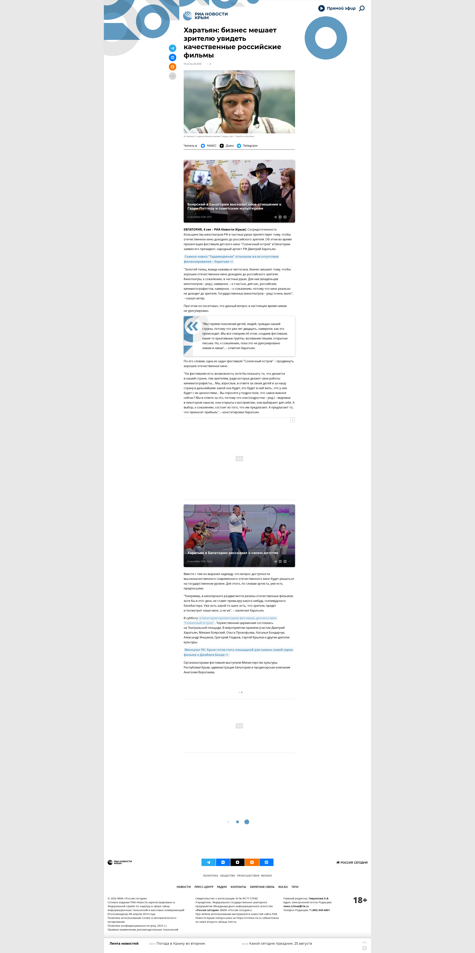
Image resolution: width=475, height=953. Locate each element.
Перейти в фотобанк (244, 136)
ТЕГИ (294, 887)
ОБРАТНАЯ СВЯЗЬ (262, 887)
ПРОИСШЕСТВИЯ (248, 876)
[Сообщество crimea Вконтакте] (223, 862)
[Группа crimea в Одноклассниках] (252, 862)
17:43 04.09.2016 (192, 64)
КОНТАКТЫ (238, 887)
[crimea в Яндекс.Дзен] (237, 862)
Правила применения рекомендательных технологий (143, 930)
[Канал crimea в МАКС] (266, 862)
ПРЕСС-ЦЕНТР (203, 887)
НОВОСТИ (184, 887)
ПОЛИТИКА (210, 876)
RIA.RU (283, 887)
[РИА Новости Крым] (205, 16)
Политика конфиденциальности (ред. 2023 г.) (137, 926)
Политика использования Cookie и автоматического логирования (142, 920)
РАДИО (222, 887)
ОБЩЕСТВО (227, 876)
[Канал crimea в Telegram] (209, 862)
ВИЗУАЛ (266, 876)
